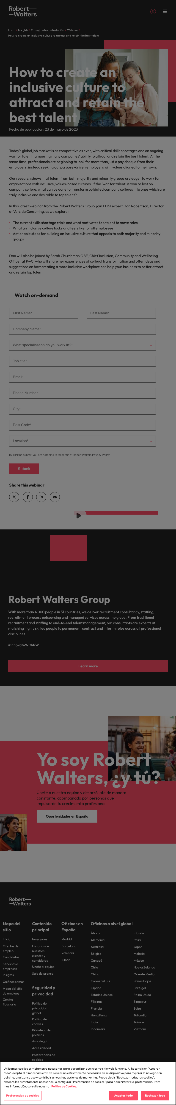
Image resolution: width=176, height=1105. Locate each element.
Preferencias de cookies (22, 1095)
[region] (88, 1083)
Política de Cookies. (64, 1086)
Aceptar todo (123, 1095)
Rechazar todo (155, 1095)
